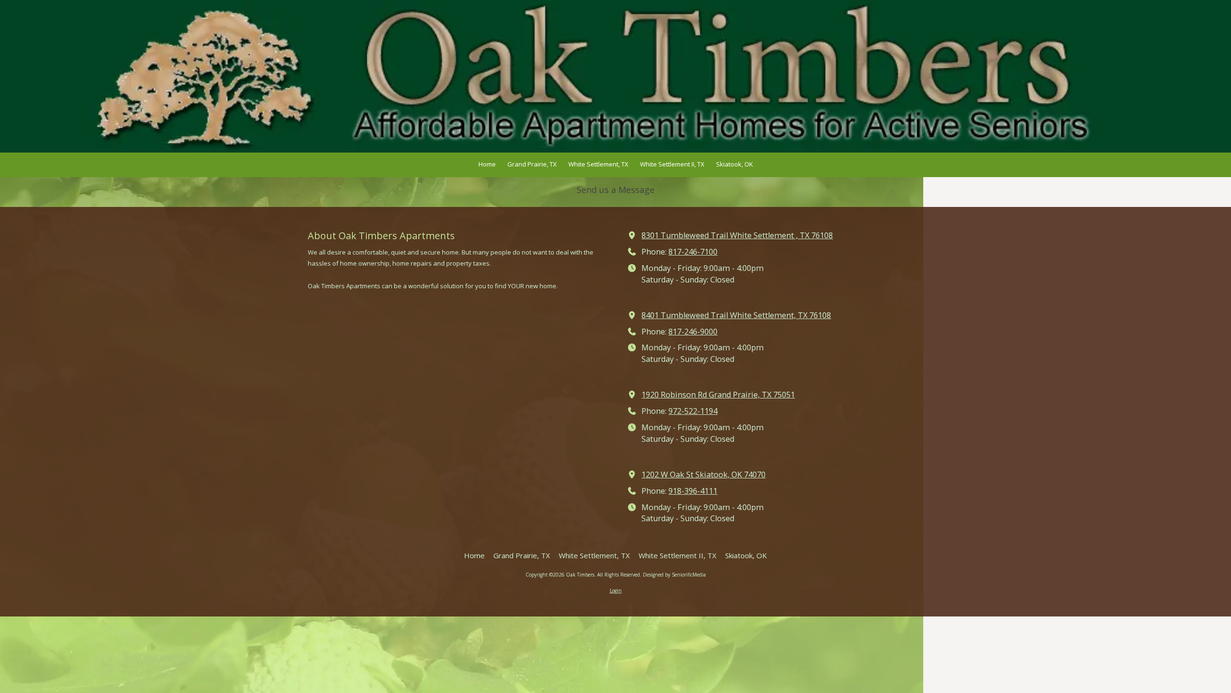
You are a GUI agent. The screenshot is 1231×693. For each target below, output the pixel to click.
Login (616, 590)
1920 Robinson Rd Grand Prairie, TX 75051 (718, 394)
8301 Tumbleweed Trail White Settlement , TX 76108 (737, 235)
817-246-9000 (692, 331)
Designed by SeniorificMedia (674, 574)
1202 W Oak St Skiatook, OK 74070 (703, 474)
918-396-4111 (692, 491)
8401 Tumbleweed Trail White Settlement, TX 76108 (736, 315)
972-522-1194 (692, 411)
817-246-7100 (692, 251)
